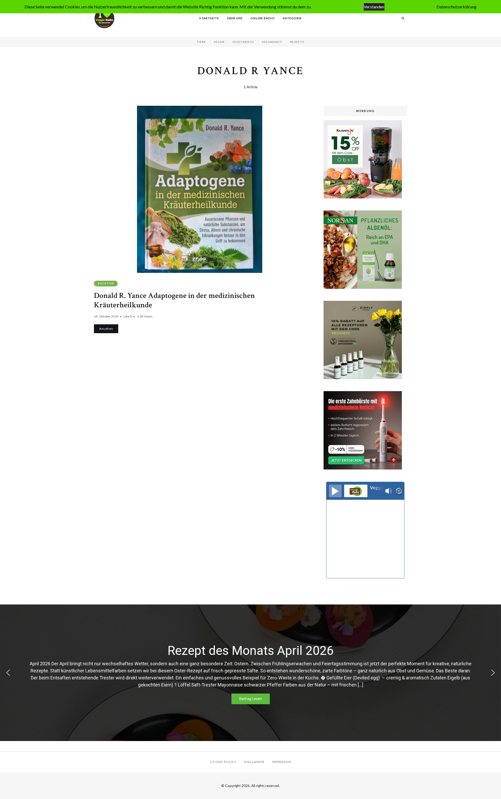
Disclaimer (254, 761)
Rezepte (297, 41)
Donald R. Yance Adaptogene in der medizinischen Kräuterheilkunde (174, 300)
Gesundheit (272, 41)
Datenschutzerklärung (456, 6)
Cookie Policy (223, 761)
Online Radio (262, 18)
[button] (8, 672)
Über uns (235, 18)
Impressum (281, 761)
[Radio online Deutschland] (399, 491)
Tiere (201, 41)
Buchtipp (106, 283)
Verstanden (374, 6)
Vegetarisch (243, 41)
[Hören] (335, 491)
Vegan (219, 41)
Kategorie (292, 18)
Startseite (209, 18)
